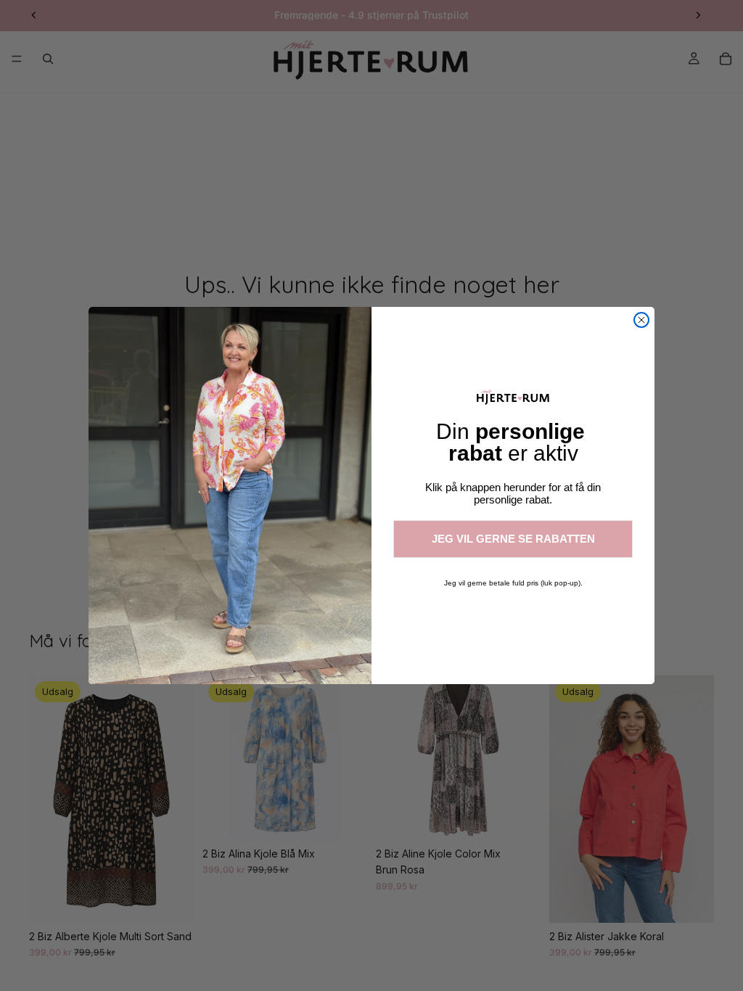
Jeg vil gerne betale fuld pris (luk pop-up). (513, 583)
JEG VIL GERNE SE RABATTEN (513, 538)
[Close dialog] (641, 320)
